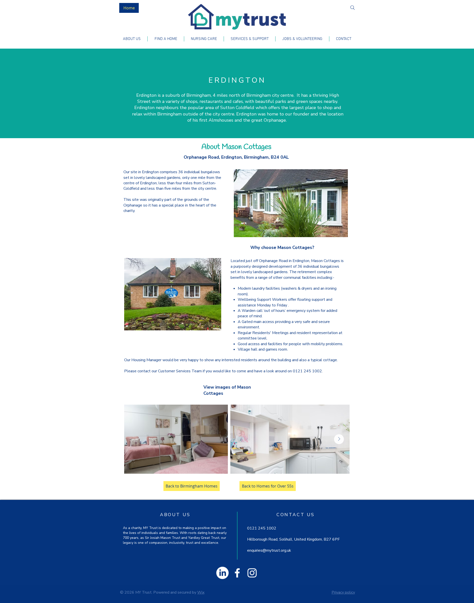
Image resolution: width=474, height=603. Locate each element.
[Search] (352, 7)
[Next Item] (339, 439)
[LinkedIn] (222, 573)
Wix (200, 592)
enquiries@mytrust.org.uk (269, 550)
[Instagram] (252, 573)
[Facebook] (237, 573)
